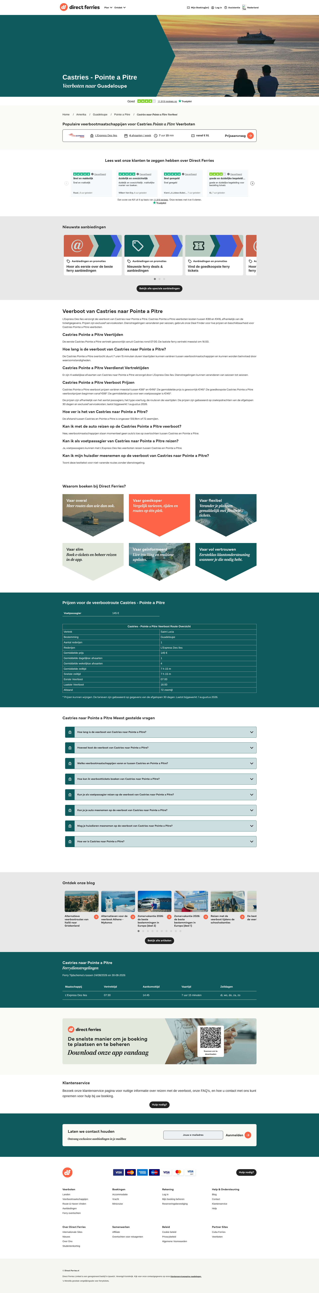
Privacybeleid (169, 1236)
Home (66, 114)
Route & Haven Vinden (74, 1203)
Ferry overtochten (71, 1213)
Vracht (115, 1199)
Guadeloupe (100, 114)
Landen (66, 1194)
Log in (165, 1194)
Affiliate (116, 1232)
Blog (214, 1194)
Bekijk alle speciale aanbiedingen (159, 288)
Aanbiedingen (69, 1208)
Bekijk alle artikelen (159, 940)
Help (214, 1208)
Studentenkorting (71, 1246)
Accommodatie (120, 1194)
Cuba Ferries (218, 1232)
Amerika (81, 114)
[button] (161, 732)
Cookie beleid (169, 1232)
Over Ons (67, 1241)
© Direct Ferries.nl (70, 1271)
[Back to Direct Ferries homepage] (80, 7)
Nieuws (66, 1236)
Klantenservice (219, 1203)
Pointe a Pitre (122, 114)
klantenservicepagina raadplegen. (186, 1276)
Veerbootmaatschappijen (75, 1199)
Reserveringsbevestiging (175, 1203)
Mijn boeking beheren (173, 1199)
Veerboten (217, 1236)
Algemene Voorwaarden (174, 1241)
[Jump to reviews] (159, 101)
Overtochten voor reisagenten (127, 1236)
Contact (216, 1199)
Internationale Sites (72, 1232)
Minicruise (117, 1203)
